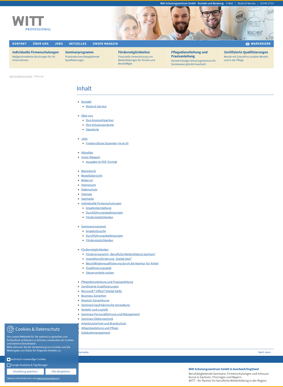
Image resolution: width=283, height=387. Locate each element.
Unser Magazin (105, 44)
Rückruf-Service (246, 3)
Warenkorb (260, 44)
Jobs (59, 44)
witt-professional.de (20, 76)
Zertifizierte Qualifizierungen (246, 56)
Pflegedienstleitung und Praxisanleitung (193, 58)
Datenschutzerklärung (48, 378)
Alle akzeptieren (61, 372)
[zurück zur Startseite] (31, 23)
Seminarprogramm (82, 56)
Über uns (41, 44)
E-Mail (229, 3)
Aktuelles (78, 44)
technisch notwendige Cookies (28, 359)
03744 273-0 (267, 3)
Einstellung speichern (25, 372)
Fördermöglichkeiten (136, 58)
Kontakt (19, 44)
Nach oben (264, 352)
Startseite (83, 352)
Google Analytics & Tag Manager (29, 365)
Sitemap (39, 76)
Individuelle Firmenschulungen (35, 56)
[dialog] (42, 352)
